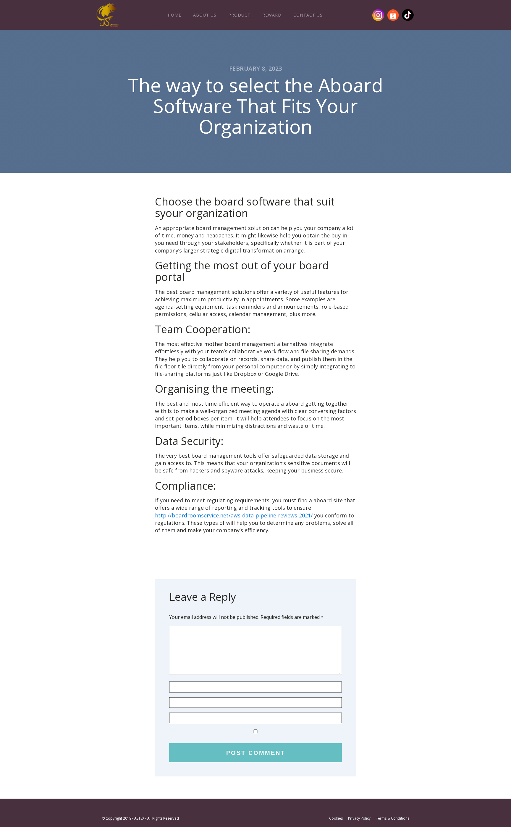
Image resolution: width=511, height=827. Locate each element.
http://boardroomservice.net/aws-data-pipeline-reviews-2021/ (234, 515)
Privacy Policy (359, 818)
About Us (204, 15)
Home (174, 15)
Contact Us (308, 15)
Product (239, 15)
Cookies (336, 818)
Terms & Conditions (392, 818)
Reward (272, 15)
